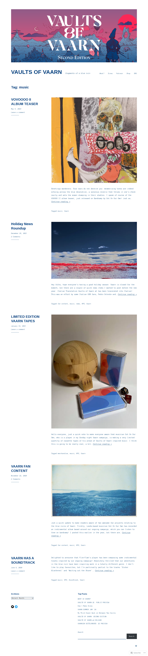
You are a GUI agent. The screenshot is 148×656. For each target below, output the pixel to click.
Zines (110, 73)
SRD (135, 73)
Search (80, 632)
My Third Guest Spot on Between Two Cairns (97, 613)
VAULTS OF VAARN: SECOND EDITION (92, 616)
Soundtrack (73, 580)
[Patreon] (12, 606)
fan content (63, 304)
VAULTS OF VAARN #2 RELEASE (90, 620)
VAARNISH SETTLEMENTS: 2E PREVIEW (92, 623)
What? (102, 73)
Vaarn (66, 211)
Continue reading (60, 202)
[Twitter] (16, 606)
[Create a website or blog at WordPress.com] (136, 646)
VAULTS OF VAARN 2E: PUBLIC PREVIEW (93, 602)
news (78, 304)
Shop (128, 73)
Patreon (119, 73)
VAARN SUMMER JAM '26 (87, 609)
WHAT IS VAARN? (84, 599)
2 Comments (15, 237)
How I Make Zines (85, 606)
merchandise (63, 453)
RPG (83, 304)
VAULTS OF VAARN (36, 72)
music (60, 211)
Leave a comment (18, 112)
